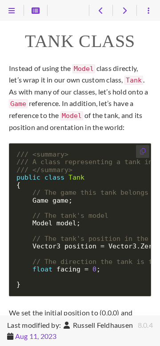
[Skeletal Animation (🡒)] (124, 10)
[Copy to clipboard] (142, 151)
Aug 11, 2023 (36, 336)
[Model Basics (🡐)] (100, 10)
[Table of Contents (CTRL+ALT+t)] (36, 10)
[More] (148, 10)
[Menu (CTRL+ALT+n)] (12, 10)
